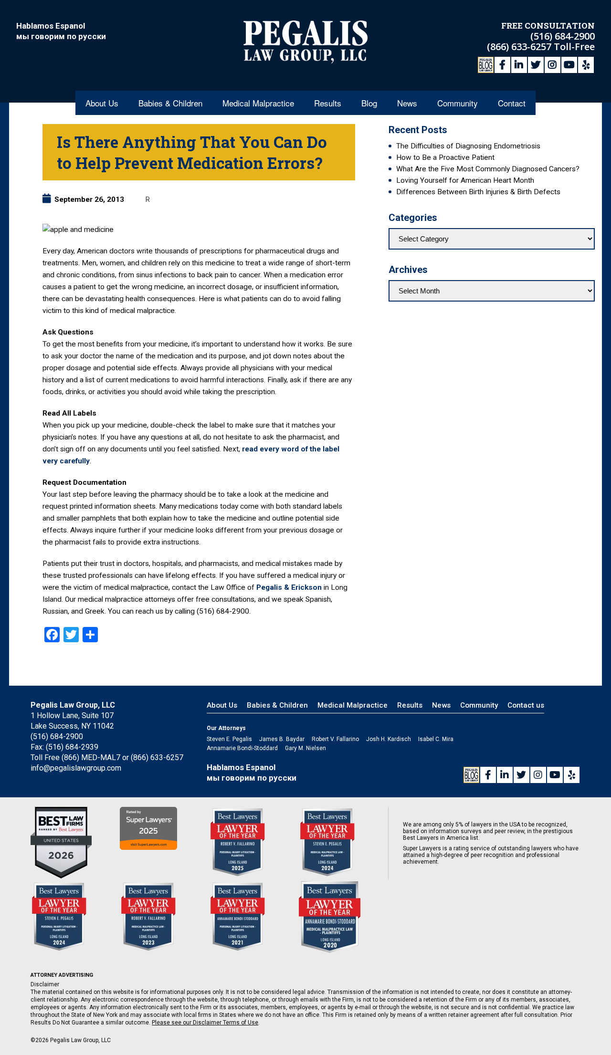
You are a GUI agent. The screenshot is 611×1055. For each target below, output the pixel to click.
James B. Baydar (282, 739)
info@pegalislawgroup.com (76, 768)
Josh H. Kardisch (388, 739)
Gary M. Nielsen (305, 748)
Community (457, 103)
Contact (512, 103)
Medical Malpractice (258, 103)
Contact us (525, 705)
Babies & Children (170, 103)
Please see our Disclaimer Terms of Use (205, 1022)
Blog (369, 103)
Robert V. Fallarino (335, 739)
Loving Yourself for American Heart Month (465, 180)
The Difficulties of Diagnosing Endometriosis (468, 146)
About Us (101, 103)
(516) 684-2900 (562, 36)
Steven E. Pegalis (229, 739)
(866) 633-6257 (520, 46)
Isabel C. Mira (435, 739)
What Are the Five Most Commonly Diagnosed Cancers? (487, 169)
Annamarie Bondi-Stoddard (242, 748)
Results (327, 103)
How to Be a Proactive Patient (445, 157)
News (407, 103)
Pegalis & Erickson (289, 587)
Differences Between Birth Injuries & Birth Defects (478, 192)
